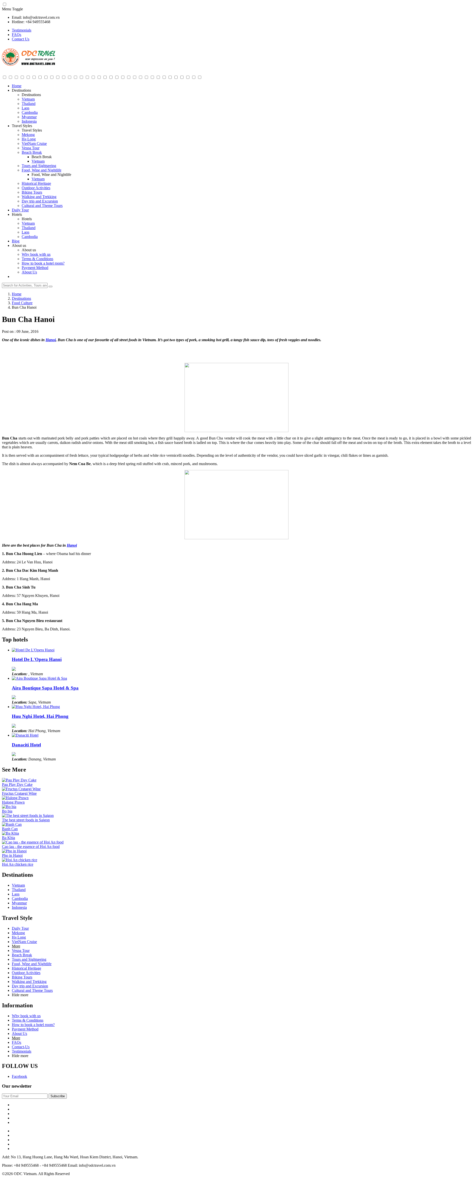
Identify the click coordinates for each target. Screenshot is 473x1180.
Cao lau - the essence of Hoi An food (31, 846)
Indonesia (29, 121)
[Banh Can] (12, 824)
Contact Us (20, 39)
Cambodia (30, 112)
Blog (15, 241)
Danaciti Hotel (26, 744)
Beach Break (32, 152)
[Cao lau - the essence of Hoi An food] (33, 842)
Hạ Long (29, 139)
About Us (29, 272)
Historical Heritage (36, 183)
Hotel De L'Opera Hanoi (37, 659)
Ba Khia (8, 838)
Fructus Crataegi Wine (19, 793)
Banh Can (10, 829)
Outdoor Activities (36, 188)
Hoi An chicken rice (17, 864)
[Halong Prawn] (15, 798)
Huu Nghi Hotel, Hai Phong (40, 716)
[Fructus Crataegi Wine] (21, 789)
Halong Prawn (13, 802)
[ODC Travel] (28, 64)
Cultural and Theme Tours (42, 205)
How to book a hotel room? (43, 263)
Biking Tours (32, 192)
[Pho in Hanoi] (14, 851)
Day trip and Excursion (40, 201)
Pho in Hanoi (12, 855)
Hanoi (51, 340)
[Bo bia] (9, 807)
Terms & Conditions (37, 259)
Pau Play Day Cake (17, 784)
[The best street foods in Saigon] (28, 815)
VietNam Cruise (34, 143)
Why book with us (36, 254)
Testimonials (21, 30)
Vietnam (28, 99)
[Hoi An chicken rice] (19, 860)
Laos (25, 108)
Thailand (28, 103)
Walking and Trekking (39, 197)
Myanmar (29, 117)
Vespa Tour (30, 148)
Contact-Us (21, 1047)
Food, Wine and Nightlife (41, 170)
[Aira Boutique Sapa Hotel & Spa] (39, 678)
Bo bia (7, 811)
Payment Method (35, 268)
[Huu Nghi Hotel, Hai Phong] (36, 707)
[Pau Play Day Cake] (19, 780)
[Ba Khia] (10, 833)
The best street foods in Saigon (26, 820)
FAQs (16, 35)
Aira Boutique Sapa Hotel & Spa (45, 688)
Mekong (28, 135)
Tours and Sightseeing (39, 166)
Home (16, 86)
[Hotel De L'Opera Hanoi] (33, 650)
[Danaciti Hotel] (25, 735)
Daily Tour (20, 210)
